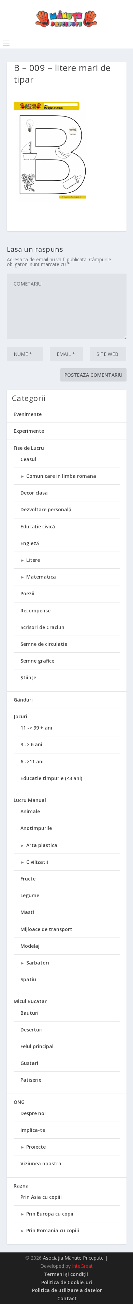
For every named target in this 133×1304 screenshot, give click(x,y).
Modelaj (30, 946)
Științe (28, 677)
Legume (29, 895)
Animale (30, 811)
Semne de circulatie (43, 644)
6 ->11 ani (32, 761)
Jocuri (20, 716)
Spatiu (28, 979)
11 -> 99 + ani (36, 727)
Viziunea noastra (40, 1163)
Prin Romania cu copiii (52, 1230)
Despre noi (33, 1113)
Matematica (41, 576)
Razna (21, 1185)
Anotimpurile (36, 828)
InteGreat (82, 1266)
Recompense (35, 610)
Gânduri (23, 699)
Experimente (29, 431)
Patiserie (30, 1080)
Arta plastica (41, 845)
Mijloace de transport (46, 929)
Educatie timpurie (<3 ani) (51, 778)
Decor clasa (34, 492)
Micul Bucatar (30, 1001)
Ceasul (28, 459)
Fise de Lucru (29, 448)
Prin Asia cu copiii (41, 1197)
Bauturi (29, 1013)
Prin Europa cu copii (49, 1213)
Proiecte (36, 1146)
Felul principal (37, 1046)
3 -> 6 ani (31, 744)
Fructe (27, 878)
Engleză (29, 543)
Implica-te (32, 1130)
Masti (27, 912)
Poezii (27, 593)
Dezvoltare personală (45, 509)
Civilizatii (37, 862)
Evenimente (28, 414)
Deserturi (31, 1029)
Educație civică (37, 526)
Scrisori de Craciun (42, 627)
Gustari (29, 1063)
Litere (33, 560)
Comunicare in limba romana (61, 476)
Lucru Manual (30, 800)
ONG (19, 1102)
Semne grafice (37, 660)
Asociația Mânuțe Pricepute (73, 1257)
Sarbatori (37, 962)
